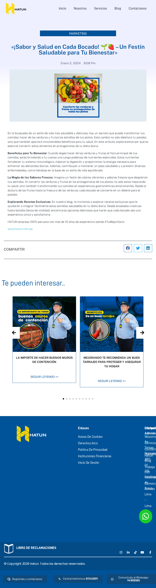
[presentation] (14, 333)
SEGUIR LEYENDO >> (44, 376)
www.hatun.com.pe (20, 228)
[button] (128, 248)
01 (148, 442)
